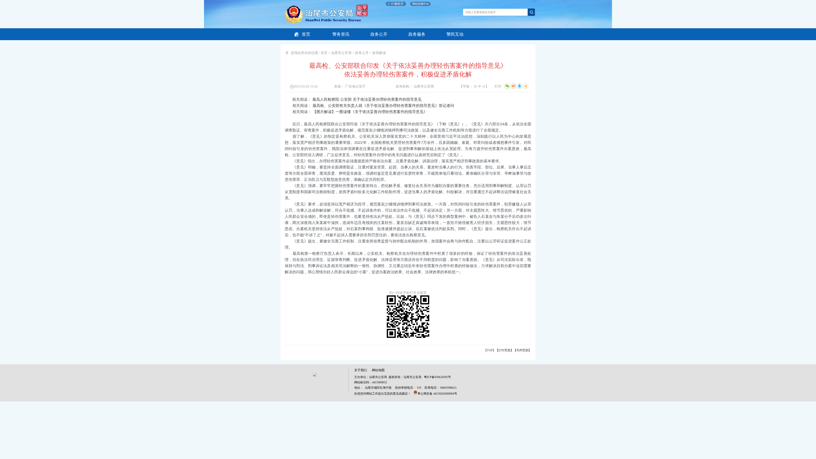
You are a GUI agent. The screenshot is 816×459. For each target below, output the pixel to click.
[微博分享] (513, 86)
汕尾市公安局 (341, 53)
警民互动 (454, 34)
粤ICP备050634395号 (437, 377)
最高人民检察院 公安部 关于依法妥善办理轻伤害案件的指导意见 (367, 99)
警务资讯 (340, 34)
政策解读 (379, 53)
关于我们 (360, 370)
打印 (497, 86)
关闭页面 (522, 350)
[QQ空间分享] (525, 86)
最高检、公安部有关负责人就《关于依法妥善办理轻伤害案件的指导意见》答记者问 (383, 105)
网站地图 (378, 370)
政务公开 (378, 34)
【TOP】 (490, 350)
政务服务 (416, 34)
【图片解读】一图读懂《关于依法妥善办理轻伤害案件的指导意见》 (370, 112)
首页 (306, 34)
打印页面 (504, 350)
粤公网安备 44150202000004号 (437, 393)
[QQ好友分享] (519, 86)
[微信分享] (507, 86)
